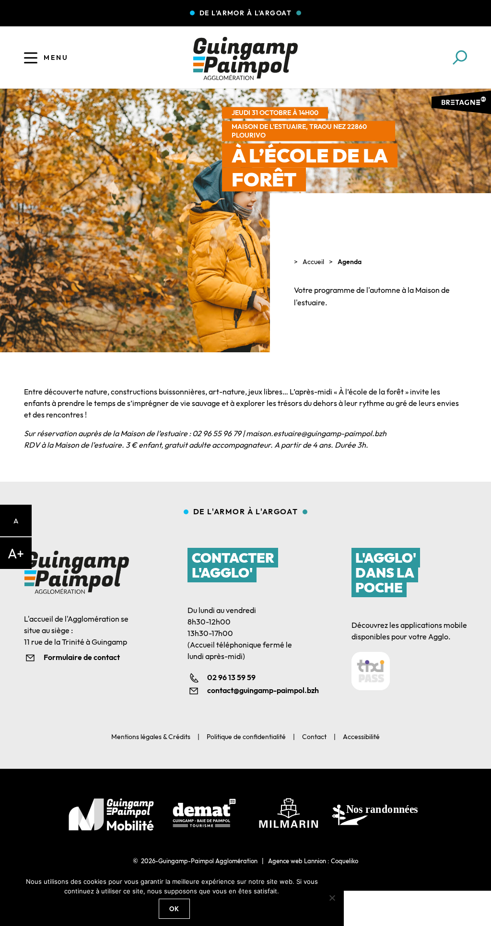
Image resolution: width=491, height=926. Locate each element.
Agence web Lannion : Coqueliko (313, 861)
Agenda (350, 261)
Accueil (313, 261)
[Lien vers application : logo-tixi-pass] (370, 671)
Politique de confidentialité (246, 736)
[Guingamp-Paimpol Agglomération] (245, 58)
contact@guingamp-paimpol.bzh (255, 690)
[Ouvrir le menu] (30, 57)
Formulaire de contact (82, 657)
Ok (174, 909)
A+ (16, 553)
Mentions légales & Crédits (150, 736)
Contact (314, 736)
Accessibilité (361, 736)
